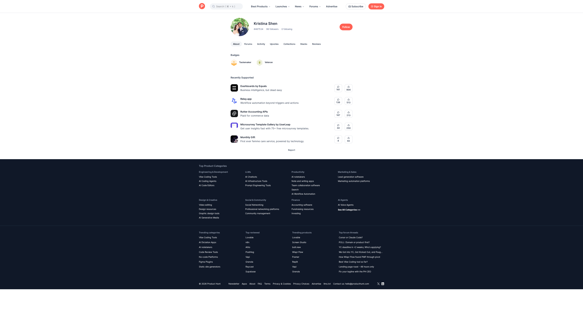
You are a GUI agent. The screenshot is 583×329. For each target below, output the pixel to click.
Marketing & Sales (347, 172)
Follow (346, 26)
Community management (257, 213)
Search (295, 189)
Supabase (251, 271)
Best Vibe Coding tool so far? (353, 261)
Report (291, 150)
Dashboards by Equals (253, 86)
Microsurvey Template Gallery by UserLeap (265, 124)
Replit (295, 261)
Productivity (298, 172)
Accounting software (302, 204)
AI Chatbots (251, 176)
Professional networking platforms (262, 209)
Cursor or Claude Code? (351, 237)
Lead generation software (351, 176)
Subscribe (357, 6)
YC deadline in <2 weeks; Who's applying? (360, 247)
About (236, 44)
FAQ (260, 283)
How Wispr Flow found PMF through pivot (359, 257)
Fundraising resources (303, 209)
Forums (313, 6)
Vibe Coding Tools (208, 176)
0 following (287, 29)
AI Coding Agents (207, 181)
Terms (267, 283)
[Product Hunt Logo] (202, 6)
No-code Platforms (208, 257)
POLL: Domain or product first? (354, 242)
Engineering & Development (213, 172)
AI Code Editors (206, 185)
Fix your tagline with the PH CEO (355, 271)
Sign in (378, 6)
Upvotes (274, 44)
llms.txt (327, 283)
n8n (247, 242)
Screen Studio (299, 242)
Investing (296, 213)
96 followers (272, 29)
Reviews (316, 44)
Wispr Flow (297, 252)
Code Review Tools (208, 252)
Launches (281, 6)
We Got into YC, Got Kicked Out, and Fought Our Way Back (361, 252)
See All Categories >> (349, 209)
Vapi (248, 257)
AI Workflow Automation (303, 194)
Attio (248, 247)
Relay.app (246, 98)
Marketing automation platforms (354, 181)
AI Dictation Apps (207, 242)
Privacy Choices (301, 283)
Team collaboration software (306, 185)
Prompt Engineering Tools (258, 185)
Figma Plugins (206, 261)
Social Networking (254, 204)
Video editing (205, 204)
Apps (244, 283)
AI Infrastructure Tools (256, 181)
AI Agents (343, 200)
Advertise (331, 6)
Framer (295, 257)
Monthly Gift (247, 137)
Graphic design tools (209, 213)
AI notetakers (298, 176)
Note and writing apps (303, 181)
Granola (249, 261)
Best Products (259, 6)
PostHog (250, 252)
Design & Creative (208, 200)
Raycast (250, 266)
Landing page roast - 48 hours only (356, 266)
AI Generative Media (209, 217)
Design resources (207, 209)
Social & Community (255, 200)
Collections (289, 44)
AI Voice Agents (345, 204)
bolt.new (296, 247)
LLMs (248, 172)
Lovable (249, 237)
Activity (261, 44)
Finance (296, 200)
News (298, 6)
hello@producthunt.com (357, 283)
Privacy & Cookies (282, 283)
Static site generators (209, 266)
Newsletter (233, 283)
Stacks (303, 44)
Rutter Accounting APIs (254, 111)
